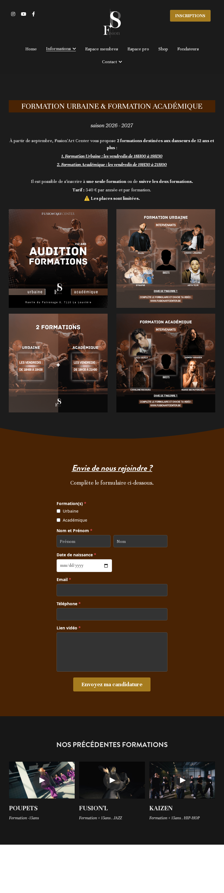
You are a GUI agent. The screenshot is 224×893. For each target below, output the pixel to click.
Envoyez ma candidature (111, 684)
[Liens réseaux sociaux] (13, 14)
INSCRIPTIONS (190, 15)
